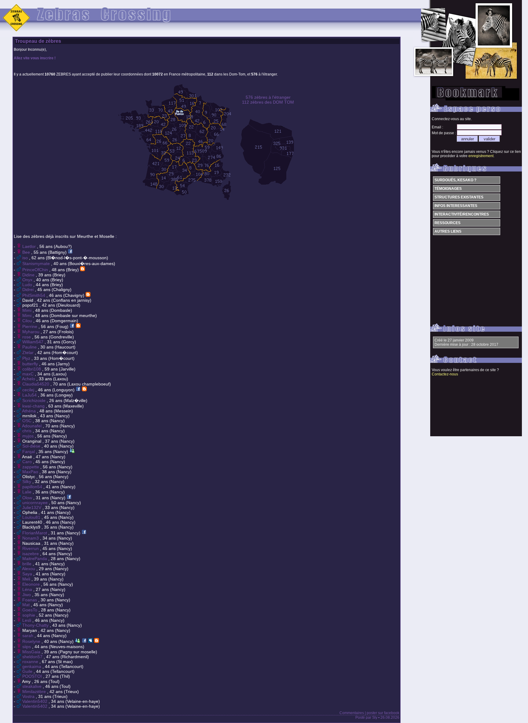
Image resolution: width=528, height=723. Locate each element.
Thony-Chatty (36, 625)
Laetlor (29, 246)
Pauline (30, 347)
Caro (27, 461)
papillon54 (32, 486)
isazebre (31, 553)
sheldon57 (33, 656)
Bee (26, 252)
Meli (26, 579)
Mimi (27, 310)
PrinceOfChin (35, 269)
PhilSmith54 (34, 295)
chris (27, 430)
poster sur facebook (383, 713)
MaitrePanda (35, 558)
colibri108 (32, 369)
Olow (27, 497)
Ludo (27, 284)
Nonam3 (31, 538)
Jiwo (27, 594)
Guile (28, 671)
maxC (28, 373)
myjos (28, 435)
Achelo (29, 378)
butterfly (30, 363)
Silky (27, 481)
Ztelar (28, 352)
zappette (31, 466)
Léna (27, 589)
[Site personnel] (82, 269)
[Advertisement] (205, 215)
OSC (27, 420)
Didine (29, 274)
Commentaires (351, 713)
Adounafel (32, 425)
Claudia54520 (36, 384)
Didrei (28, 289)
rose (27, 336)
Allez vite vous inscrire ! (35, 58)
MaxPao (30, 471)
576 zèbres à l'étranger (268, 97)
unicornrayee (35, 502)
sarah (28, 635)
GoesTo (30, 609)
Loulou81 (32, 517)
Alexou (29, 568)
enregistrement (480, 156)
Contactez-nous (445, 374)
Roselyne (32, 641)
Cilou (27, 320)
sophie (29, 615)
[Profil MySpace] (90, 641)
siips (27, 646)
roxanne (30, 661)
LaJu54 (30, 395)
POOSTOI (32, 676)
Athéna (29, 410)
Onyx (28, 279)
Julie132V (32, 507)
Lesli (27, 620)
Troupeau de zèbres (38, 41)
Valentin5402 (35, 701)
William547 (33, 341)
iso (25, 257)
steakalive (32, 686)
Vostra (29, 696)
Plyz (26, 358)
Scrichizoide (34, 400)
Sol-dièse (32, 446)
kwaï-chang (34, 406)
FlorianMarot (35, 532)
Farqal (29, 451)
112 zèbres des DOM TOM (268, 102)
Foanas (30, 599)
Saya (27, 573)
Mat (26, 604)
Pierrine (30, 326)
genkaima (32, 666)
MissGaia (32, 651)
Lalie (27, 491)
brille (27, 563)
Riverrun (31, 548)
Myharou (31, 331)
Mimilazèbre (34, 691)
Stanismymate (36, 263)
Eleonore (31, 584)
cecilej (28, 389)
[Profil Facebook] (70, 252)
